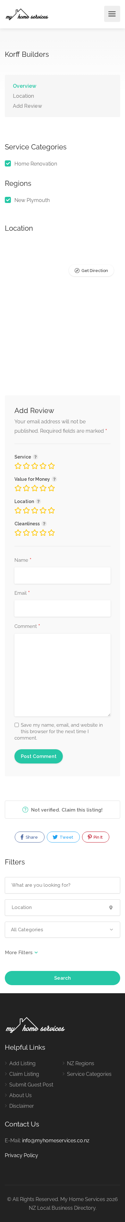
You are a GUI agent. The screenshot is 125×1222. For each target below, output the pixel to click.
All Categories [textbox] (27, 930)
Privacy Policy (21, 1155)
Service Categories (89, 1074)
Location (23, 96)
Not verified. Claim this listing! (66, 810)
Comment (27, 627)
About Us (20, 1095)
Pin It (98, 837)
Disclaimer (21, 1106)
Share (31, 837)
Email (22, 593)
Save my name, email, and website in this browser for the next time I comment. (58, 731)
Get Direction (94, 270)
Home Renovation (35, 164)
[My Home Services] (27, 14)
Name (22, 560)
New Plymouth (32, 200)
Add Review (27, 106)
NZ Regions (80, 1063)
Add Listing (22, 1063)
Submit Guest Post (31, 1085)
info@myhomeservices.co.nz (55, 1140)
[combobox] (62, 930)
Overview (24, 86)
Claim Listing (24, 1074)
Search (62, 978)
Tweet (66, 837)
